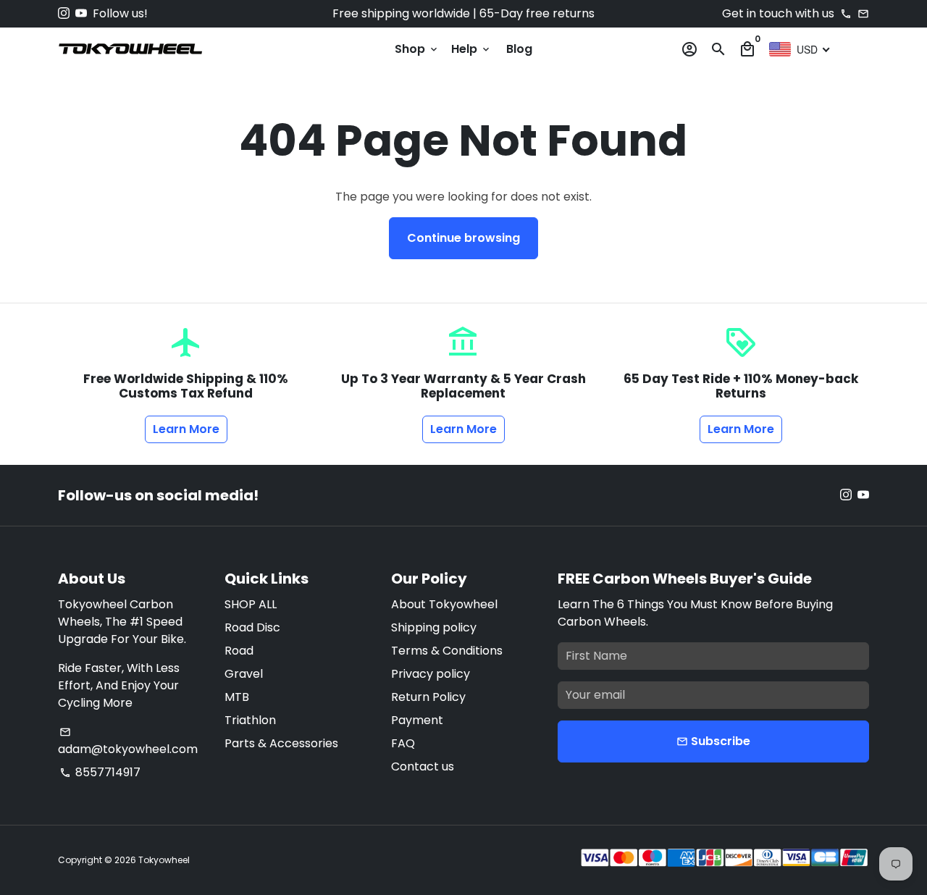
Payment (417, 720)
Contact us (422, 766)
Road (239, 650)
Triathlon (250, 720)
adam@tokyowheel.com (128, 741)
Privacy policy (430, 673)
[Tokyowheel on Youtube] (81, 13)
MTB (237, 697)
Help (471, 49)
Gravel (244, 673)
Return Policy (428, 697)
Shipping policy (434, 627)
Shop (417, 49)
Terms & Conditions (447, 650)
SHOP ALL (251, 604)
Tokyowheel (164, 860)
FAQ (403, 743)
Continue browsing (463, 238)
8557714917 (99, 772)
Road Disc (252, 627)
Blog (519, 49)
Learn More (186, 429)
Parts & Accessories (281, 743)
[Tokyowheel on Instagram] (64, 13)
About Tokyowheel (444, 604)
